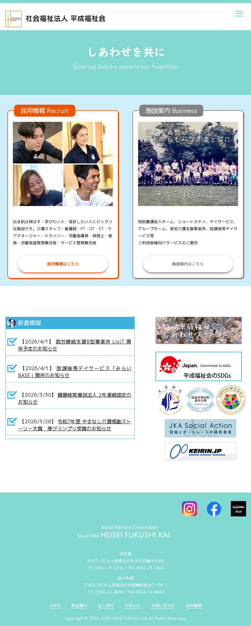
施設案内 (79, 605)
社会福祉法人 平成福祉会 (78, 17)
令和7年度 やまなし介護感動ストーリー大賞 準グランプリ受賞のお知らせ (74, 425)
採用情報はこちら (63, 264)
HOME (55, 605)
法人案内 (106, 605)
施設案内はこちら (188, 264)
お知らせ (132, 605)
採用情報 (194, 605)
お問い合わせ (163, 605)
